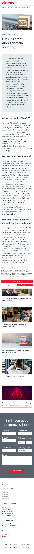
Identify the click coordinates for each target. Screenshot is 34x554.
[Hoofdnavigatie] (31, 3)
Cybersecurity (7, 494)
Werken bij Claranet (7, 511)
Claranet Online (6, 515)
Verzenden (17, 471)
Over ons (4, 507)
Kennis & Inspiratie (13, 7)
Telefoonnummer (24, 439)
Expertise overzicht (8, 488)
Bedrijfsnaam (7, 448)
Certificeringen (6, 509)
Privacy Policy (25, 544)
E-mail (5, 438)
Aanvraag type (24, 448)
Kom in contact (6, 524)
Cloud (5, 490)
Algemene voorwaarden (12, 544)
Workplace (6, 496)
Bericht (5, 455)
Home (4, 7)
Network (5, 492)
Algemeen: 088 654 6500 (9, 526)
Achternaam (23, 431)
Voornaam (6, 431)
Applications (6, 498)
